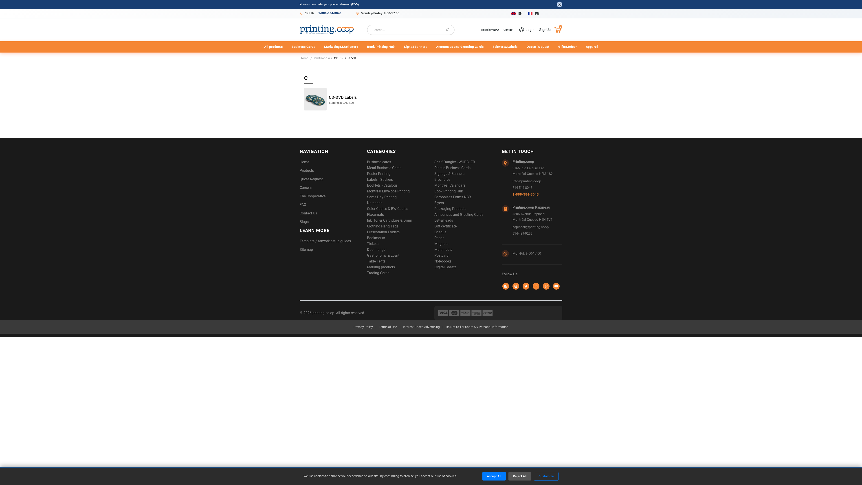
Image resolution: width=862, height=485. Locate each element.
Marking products (381, 267)
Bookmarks (376, 238)
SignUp (545, 30)
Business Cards (303, 46)
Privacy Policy (363, 327)
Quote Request (538, 46)
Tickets (372, 244)
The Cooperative (312, 196)
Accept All (494, 476)
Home (305, 58)
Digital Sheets (445, 267)
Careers (306, 187)
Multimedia (322, 58)
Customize (546, 476)
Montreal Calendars (449, 185)
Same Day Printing (382, 197)
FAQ (303, 205)
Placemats (375, 214)
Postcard (441, 255)
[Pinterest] (546, 286)
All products (273, 46)
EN (520, 13)
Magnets (441, 244)
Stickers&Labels (505, 46)
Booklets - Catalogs (382, 185)
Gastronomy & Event (383, 255)
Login (530, 30)
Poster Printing (378, 174)
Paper (439, 238)
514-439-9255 (522, 233)
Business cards (379, 162)
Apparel (592, 46)
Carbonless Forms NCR (452, 197)
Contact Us (308, 213)
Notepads (374, 203)
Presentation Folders (383, 232)
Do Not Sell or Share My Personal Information (477, 327)
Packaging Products (450, 209)
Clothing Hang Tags (382, 226)
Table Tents (376, 261)
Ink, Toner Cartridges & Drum (389, 220)
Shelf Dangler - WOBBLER (454, 162)
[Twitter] (526, 286)
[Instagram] (515, 286)
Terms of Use (388, 327)
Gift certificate (445, 226)
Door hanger (377, 249)
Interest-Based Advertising (421, 327)
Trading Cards (378, 273)
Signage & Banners (449, 174)
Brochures (442, 179)
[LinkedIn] (536, 286)
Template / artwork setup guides (325, 241)
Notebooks (442, 261)
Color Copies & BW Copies (387, 209)
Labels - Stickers (380, 179)
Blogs (304, 222)
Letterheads (443, 220)
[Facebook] (505, 286)
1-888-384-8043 (525, 194)
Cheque (440, 232)
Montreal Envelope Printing (388, 191)
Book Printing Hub (381, 46)
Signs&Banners (415, 46)
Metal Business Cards (384, 168)
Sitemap (306, 249)
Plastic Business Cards (452, 168)
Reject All (520, 476)
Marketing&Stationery (341, 46)
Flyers (439, 203)
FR (537, 13)
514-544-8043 (522, 188)
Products (307, 170)
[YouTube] (556, 286)
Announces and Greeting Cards (460, 46)
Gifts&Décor (567, 46)
